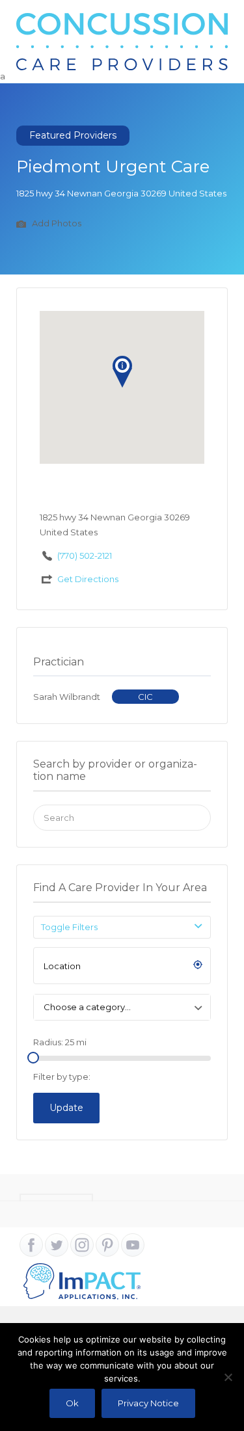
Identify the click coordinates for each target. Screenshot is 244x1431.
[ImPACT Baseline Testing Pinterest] (107, 1245)
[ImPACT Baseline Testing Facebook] (31, 1245)
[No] (227, 1377)
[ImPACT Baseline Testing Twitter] (56, 1245)
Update (66, 1108)
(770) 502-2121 (84, 555)
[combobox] (122, 1007)
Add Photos (55, 224)
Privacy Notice (148, 1403)
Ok (72, 1403)
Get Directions (87, 579)
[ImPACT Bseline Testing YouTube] (132, 1245)
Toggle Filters (69, 927)
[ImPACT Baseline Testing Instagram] (82, 1245)
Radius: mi (60, 1042)
